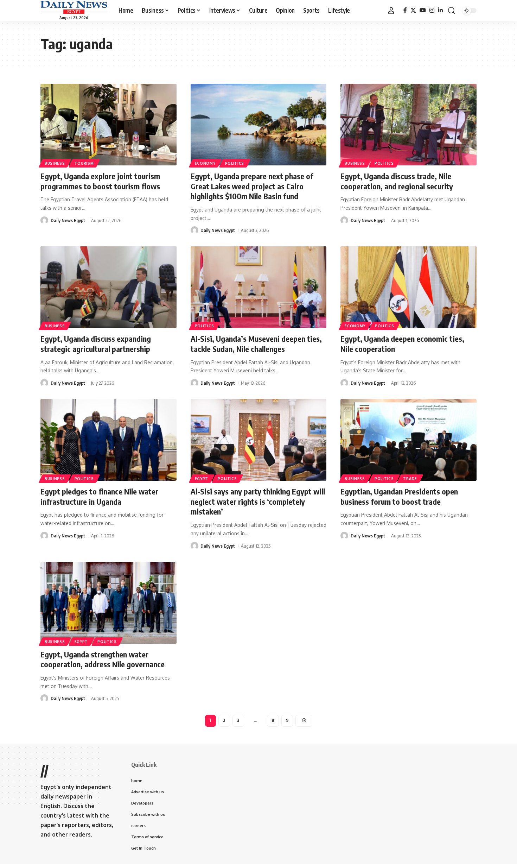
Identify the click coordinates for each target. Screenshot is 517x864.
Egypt (202, 479)
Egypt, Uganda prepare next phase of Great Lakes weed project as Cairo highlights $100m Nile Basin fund (252, 186)
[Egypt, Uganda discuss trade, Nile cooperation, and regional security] (408, 124)
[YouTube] (423, 10)
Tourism (84, 163)
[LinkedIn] (440, 10)
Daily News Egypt (68, 220)
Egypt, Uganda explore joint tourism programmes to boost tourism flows (100, 181)
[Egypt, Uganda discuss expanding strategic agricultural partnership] (108, 287)
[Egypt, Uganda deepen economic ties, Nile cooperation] (408, 287)
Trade (410, 479)
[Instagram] (432, 10)
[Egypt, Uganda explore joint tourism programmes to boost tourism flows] (108, 124)
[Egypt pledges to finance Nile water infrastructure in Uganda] (108, 440)
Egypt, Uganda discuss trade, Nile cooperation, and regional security (396, 181)
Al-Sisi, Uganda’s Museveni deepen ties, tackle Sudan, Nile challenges (256, 344)
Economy (205, 163)
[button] (391, 10)
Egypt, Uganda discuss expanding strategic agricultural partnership (95, 344)
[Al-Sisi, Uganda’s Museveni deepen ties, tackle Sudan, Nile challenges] (259, 287)
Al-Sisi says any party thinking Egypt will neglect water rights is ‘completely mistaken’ (258, 501)
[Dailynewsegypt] (73, 7)
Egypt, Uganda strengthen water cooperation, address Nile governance (102, 659)
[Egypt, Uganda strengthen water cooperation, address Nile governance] (108, 603)
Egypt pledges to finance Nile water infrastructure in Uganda (99, 496)
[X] (413, 10)
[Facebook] (405, 10)
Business (55, 163)
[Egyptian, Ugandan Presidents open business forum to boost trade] (408, 440)
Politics (234, 163)
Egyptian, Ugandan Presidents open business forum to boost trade (399, 496)
